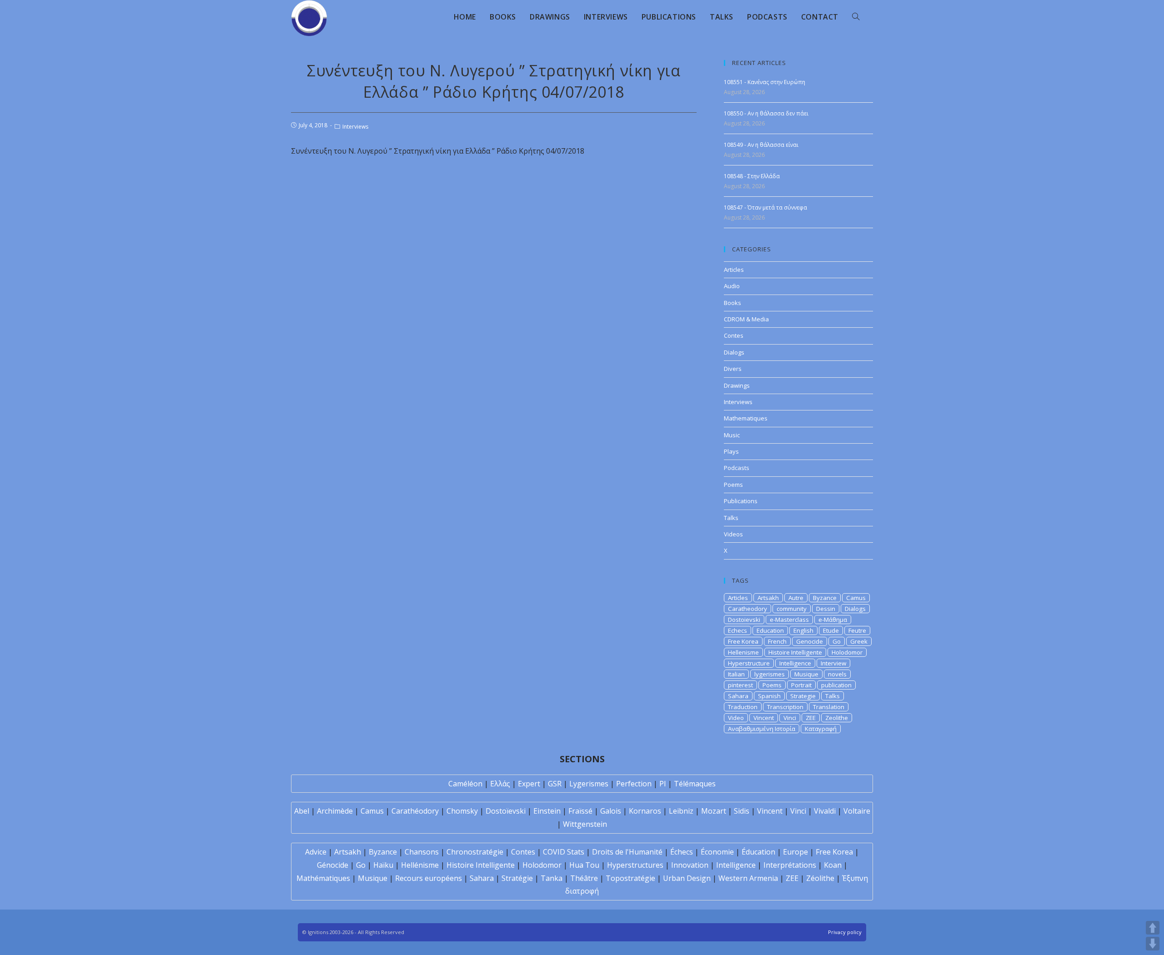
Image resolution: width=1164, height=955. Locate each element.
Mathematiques (746, 418)
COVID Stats (563, 852)
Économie (717, 852)
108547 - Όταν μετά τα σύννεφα (765, 207)
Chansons (422, 852)
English (803, 630)
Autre (795, 598)
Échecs (681, 852)
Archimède (335, 811)
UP (1152, 928)
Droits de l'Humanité (627, 852)
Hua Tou (584, 865)
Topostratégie (630, 878)
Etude (831, 630)
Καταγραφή (821, 729)
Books (732, 303)
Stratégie (517, 878)
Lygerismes (588, 784)
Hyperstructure (749, 663)
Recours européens (428, 878)
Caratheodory (747, 609)
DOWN (1152, 943)
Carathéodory (415, 811)
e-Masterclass (789, 619)
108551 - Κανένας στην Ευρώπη (764, 82)
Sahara (738, 696)
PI (662, 784)
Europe (795, 852)
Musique (806, 674)
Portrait (801, 685)
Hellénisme (420, 865)
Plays (731, 451)
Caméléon (465, 784)
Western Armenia (748, 878)
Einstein (547, 811)
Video (736, 718)
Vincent (763, 718)
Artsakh (768, 598)
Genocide (809, 641)
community (792, 609)
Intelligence (795, 663)
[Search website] (855, 17)
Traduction (743, 707)
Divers (733, 369)
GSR (555, 784)
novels (837, 674)
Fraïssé (580, 811)
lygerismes (769, 674)
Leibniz (681, 811)
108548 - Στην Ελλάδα (752, 176)
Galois (610, 811)
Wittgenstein (585, 824)
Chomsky (462, 811)
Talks (731, 518)
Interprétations (789, 865)
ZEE (811, 718)
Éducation (758, 852)
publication (836, 685)
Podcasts (736, 468)
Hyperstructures (635, 865)
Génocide (332, 865)
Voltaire (856, 811)
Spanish (769, 696)
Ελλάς (500, 784)
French (777, 641)
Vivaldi (825, 811)
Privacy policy (845, 932)
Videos (733, 534)
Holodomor (847, 652)
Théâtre (584, 878)
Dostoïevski (506, 811)
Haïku (383, 865)
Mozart (713, 811)
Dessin (825, 609)
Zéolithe (820, 878)
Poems (733, 484)
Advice (315, 852)
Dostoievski (744, 619)
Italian (736, 674)
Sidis (741, 811)
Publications (741, 501)
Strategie (803, 696)
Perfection (634, 784)
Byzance (825, 598)
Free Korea (743, 641)
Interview (833, 663)
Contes (733, 335)
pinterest (740, 685)
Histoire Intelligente (795, 652)
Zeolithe (836, 718)
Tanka (551, 878)
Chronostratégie (475, 852)
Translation (828, 707)
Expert (529, 784)
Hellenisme (743, 652)
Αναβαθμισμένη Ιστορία (761, 729)
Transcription (785, 707)
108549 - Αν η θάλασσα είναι (761, 145)
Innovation (689, 865)
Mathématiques (323, 878)
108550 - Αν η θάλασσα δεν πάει (766, 113)
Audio (732, 286)
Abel (301, 811)
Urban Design (687, 878)
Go (837, 641)
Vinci (789, 718)
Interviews (355, 126)
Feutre (857, 630)
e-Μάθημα (832, 619)
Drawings (737, 385)
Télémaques (695, 784)
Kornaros (645, 811)
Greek (859, 641)
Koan (833, 865)
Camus (856, 598)
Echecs (737, 630)
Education (770, 630)
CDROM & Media (746, 319)
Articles (734, 269)
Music (732, 435)
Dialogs (734, 352)
